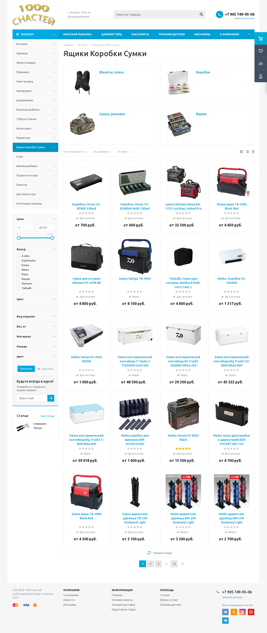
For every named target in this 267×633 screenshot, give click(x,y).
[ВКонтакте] (225, 612)
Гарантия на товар (124, 609)
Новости (68, 599)
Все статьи (47, 416)
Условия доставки (123, 604)
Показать (26, 368)
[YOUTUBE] (251, 612)
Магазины (202, 34)
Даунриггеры (111, 34)
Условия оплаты (122, 599)
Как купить (140, 34)
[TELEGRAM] (225, 620)
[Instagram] (242, 612)
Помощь (167, 590)
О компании (229, 34)
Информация (122, 590)
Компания (71, 590)
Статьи (165, 595)
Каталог (27, 34)
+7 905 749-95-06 (239, 14)
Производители (172, 34)
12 (174, 563)
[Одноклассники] (234, 612)
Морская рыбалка (77, 34)
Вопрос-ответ (169, 599)
